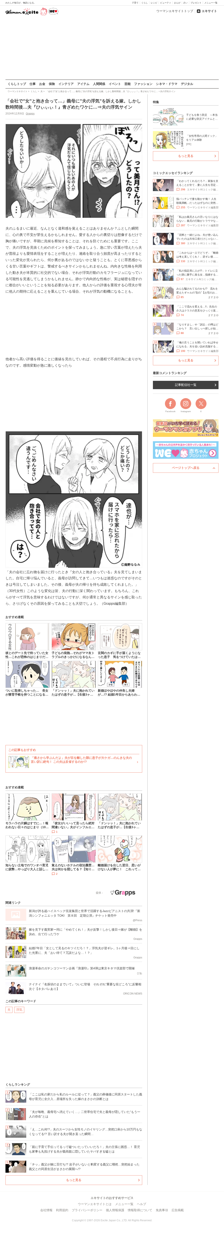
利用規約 (62, 1210)
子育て (135, 3)
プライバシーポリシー (87, 1210)
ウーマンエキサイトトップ (174, 11)
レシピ (154, 3)
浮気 (19, 1009)
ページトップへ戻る (186, 467)
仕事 (33, 84)
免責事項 (162, 1210)
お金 (42, 84)
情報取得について (140, 1210)
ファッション (143, 84)
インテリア (66, 84)
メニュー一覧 (210, 3)
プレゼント (196, 3)
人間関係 (99, 84)
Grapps (30, 113)
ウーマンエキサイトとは (95, 1204)
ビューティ (165, 3)
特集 (156, 102)
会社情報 (46, 1210)
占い (185, 3)
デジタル (187, 84)
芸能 (127, 84)
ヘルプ (141, 1204)
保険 (52, 84)
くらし (144, 3)
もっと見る (73, 1180)
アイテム (83, 84)
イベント (115, 84)
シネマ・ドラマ (166, 84)
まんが (177, 3)
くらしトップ (17, 84)
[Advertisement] (112, 48)
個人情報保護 (115, 1210)
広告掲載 (178, 1210)
